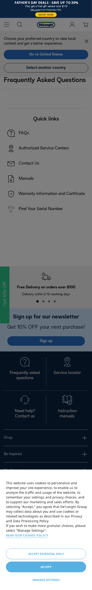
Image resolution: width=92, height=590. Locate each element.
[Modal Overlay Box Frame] (46, 9)
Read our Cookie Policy (27, 535)
